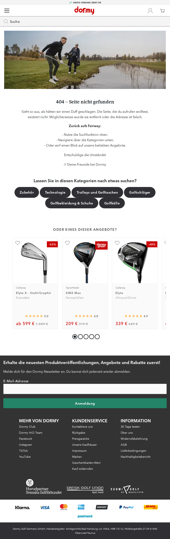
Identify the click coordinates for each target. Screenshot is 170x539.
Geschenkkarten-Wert (86, 462)
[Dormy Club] (150, 10)
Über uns (127, 432)
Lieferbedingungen (133, 450)
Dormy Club (27, 426)
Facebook (25, 438)
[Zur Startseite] (84, 10)
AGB (124, 444)
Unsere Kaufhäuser (84, 444)
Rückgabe (78, 432)
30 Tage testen (130, 426)
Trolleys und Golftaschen (97, 192)
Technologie (55, 192)
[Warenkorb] (162, 10)
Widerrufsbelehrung (134, 438)
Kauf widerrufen (82, 468)
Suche (15, 21)
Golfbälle (112, 203)
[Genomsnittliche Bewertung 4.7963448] (83, 316)
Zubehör (27, 192)
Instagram (25, 444)
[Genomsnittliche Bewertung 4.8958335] (133, 316)
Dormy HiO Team (30, 432)
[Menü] (7, 10)
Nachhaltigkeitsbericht (135, 456)
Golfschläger (139, 192)
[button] (79, 335)
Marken (77, 456)
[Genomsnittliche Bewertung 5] (34, 316)
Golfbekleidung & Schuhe (71, 203)
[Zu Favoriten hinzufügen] (18, 243)
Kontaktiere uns (82, 426)
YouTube (25, 456)
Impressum (79, 450)
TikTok (23, 450)
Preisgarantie (80, 438)
